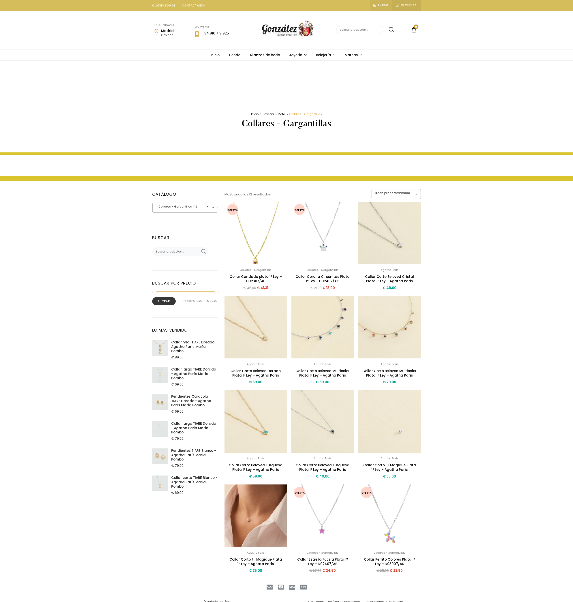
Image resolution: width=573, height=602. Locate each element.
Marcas (351, 55)
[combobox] (396, 194)
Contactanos (193, 5)
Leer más (322, 581)
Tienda (235, 55)
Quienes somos (163, 5)
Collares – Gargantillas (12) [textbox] (181, 206)
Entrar (383, 5)
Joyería (295, 55)
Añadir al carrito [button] (255, 580)
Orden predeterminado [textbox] (392, 193)
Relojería (323, 55)
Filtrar (164, 301)
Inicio (215, 55)
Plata (281, 114)
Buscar (389, 29)
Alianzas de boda (265, 55)
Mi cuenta (409, 5)
